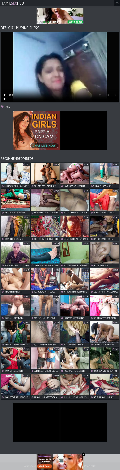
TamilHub (13, 3)
